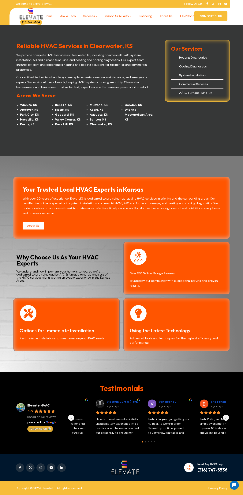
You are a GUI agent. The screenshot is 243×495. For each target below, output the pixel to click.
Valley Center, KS (68, 119)
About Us (166, 16)
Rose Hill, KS (64, 124)
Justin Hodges (97, 402)
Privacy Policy (217, 488)
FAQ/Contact (189, 16)
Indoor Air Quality (117, 16)
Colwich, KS (133, 105)
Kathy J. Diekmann (204, 402)
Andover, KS (29, 110)
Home (49, 16)
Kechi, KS (96, 110)
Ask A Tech (68, 16)
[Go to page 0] (142, 442)
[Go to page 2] (148, 441)
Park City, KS (29, 115)
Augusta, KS (99, 115)
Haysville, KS (29, 119)
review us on (38, 429)
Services (89, 16)
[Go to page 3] (151, 441)
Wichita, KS (28, 105)
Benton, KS (98, 119)
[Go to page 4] (154, 441)
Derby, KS (27, 124)
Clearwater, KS (101, 124)
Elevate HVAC (38, 405)
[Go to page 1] (145, 442)
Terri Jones (146, 402)
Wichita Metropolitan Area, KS (139, 114)
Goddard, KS (64, 115)
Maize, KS (62, 110)
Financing (145, 16)
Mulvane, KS (99, 105)
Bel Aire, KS (63, 105)
